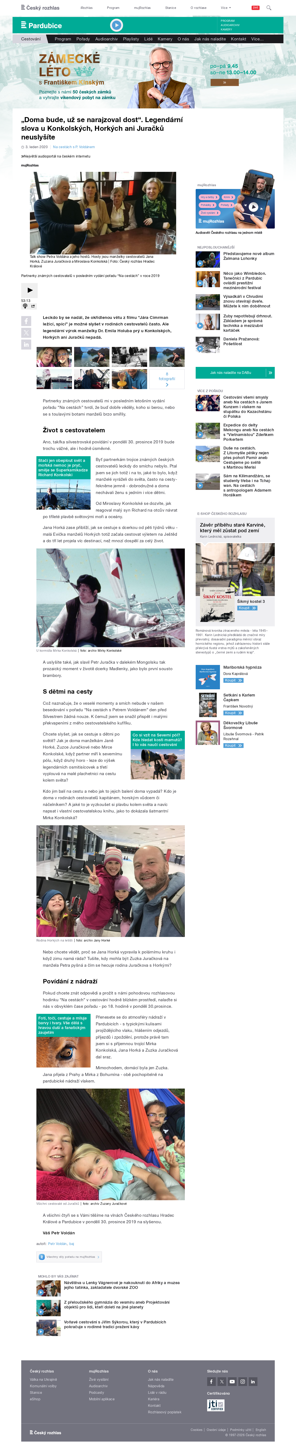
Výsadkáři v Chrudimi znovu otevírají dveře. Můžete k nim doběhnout (246, 301)
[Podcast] (25, 306)
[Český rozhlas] (40, 8)
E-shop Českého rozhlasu (222, 514)
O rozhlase (199, 8)
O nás (183, 38)
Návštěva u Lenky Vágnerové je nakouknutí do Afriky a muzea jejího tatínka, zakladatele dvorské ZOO (122, 1285)
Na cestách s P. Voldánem (74, 147)
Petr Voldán (57, 1244)
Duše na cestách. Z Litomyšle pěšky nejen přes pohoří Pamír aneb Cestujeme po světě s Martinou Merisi (246, 457)
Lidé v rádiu (157, 1393)
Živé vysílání (208, 212)
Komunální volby (43, 1386)
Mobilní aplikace (102, 1399)
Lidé (148, 38)
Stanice (170, 8)
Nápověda (156, 1386)
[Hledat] (269, 8)
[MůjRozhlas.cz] (30, 166)
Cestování (31, 38)
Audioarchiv (230, 25)
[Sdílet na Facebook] (26, 321)
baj (71, 1244)
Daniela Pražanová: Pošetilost (241, 341)
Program (113, 8)
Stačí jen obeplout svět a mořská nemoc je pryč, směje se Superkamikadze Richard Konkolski (63, 467)
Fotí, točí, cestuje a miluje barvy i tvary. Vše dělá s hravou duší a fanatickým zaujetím (62, 1025)
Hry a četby (207, 197)
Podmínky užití (240, 1430)
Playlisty (131, 38)
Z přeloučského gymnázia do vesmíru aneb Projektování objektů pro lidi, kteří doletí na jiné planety (117, 1304)
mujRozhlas (142, 8)
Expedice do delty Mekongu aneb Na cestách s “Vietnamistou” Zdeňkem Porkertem (248, 432)
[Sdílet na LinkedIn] (26, 345)
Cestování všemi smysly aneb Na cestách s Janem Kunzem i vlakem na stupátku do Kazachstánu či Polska (247, 407)
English (261, 1430)
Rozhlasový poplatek (164, 1412)
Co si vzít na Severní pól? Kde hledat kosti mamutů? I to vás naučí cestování (157, 740)
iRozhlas (87, 8)
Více (257, 38)
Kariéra (153, 1399)
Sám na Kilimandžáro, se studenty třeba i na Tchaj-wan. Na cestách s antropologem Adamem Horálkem (247, 485)
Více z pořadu (210, 391)
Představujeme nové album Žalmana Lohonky (249, 256)
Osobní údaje (216, 1430)
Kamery (226, 29)
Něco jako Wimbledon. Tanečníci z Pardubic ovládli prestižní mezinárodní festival (244, 280)
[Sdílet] (33, 306)
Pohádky (206, 205)
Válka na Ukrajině (43, 1379)
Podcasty (96, 1393)
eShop (35, 1399)
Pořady (83, 38)
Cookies (196, 1430)
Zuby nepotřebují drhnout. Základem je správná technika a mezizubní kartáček (247, 323)
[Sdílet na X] (26, 333)
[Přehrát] (29, 290)
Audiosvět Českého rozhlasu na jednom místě (229, 232)
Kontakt (238, 38)
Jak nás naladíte (210, 38)
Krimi (227, 197)
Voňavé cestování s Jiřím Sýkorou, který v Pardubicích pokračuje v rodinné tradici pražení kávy (115, 1324)
